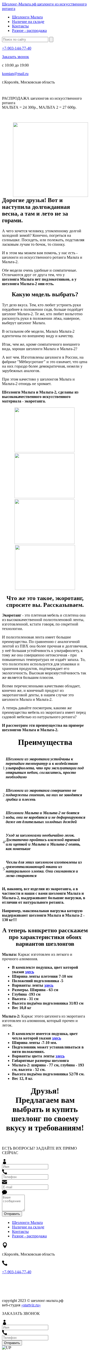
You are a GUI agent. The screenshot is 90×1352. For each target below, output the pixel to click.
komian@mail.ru (15, 74)
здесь (29, 972)
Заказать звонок (15, 57)
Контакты (20, 26)
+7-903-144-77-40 (16, 48)
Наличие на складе (28, 21)
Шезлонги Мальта (27, 17)
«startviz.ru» (31, 1305)
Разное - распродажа (29, 30)
